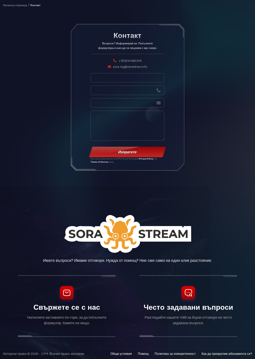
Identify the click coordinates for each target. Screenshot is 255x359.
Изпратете (127, 152)
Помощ (143, 354)
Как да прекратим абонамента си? (227, 354)
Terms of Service (99, 162)
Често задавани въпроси (188, 307)
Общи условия (121, 354)
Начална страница (15, 5)
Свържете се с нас (66, 307)
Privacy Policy (146, 158)
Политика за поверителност (175, 354)
